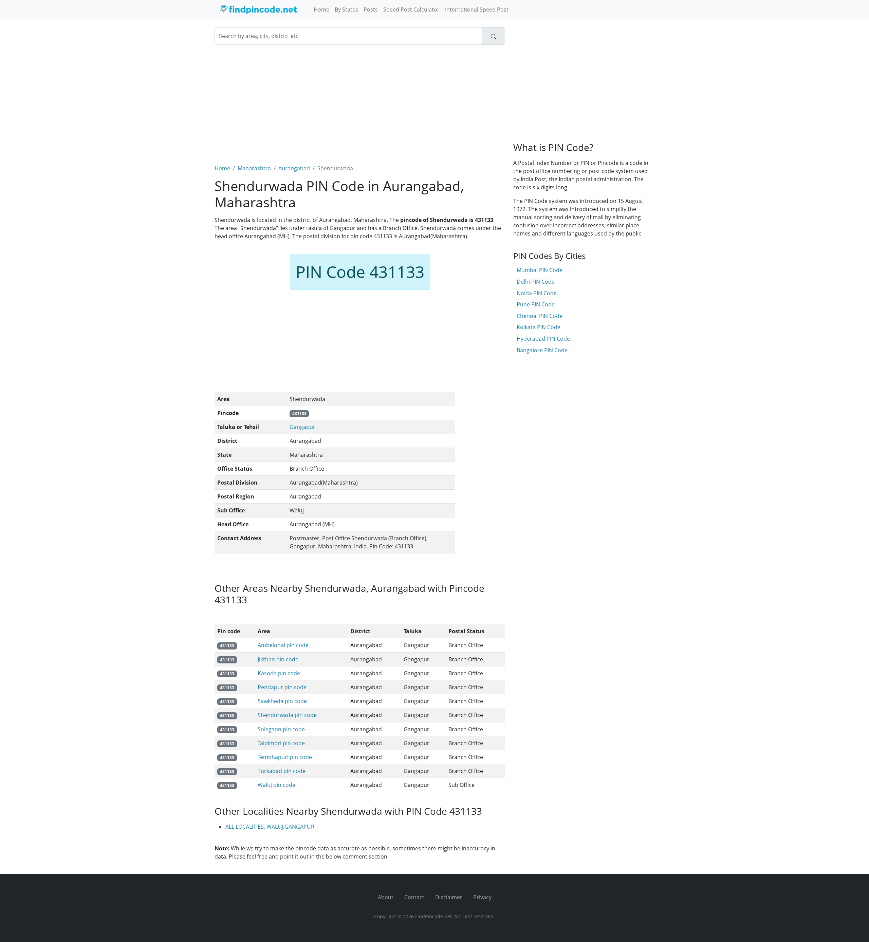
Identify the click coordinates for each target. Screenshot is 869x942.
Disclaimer (448, 897)
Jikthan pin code (278, 659)
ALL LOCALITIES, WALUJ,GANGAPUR (269, 826)
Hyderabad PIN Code (543, 338)
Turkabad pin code (282, 771)
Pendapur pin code (282, 687)
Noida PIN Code (537, 293)
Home (321, 9)
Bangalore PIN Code (542, 350)
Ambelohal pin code (283, 645)
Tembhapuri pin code (285, 757)
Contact (414, 897)
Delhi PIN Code (536, 281)
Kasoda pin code (279, 673)
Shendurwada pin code (287, 715)
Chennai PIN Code (539, 316)
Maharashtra (254, 168)
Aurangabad (294, 168)
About (385, 897)
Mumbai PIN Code (539, 270)
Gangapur (302, 427)
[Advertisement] (360, 100)
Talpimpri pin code (281, 743)
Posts (371, 9)
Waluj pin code (276, 785)
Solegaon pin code (281, 729)
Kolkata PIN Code (538, 327)
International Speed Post (477, 9)
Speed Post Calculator (411, 9)
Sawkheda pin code (282, 701)
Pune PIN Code (536, 304)
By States (346, 9)
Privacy (482, 897)
